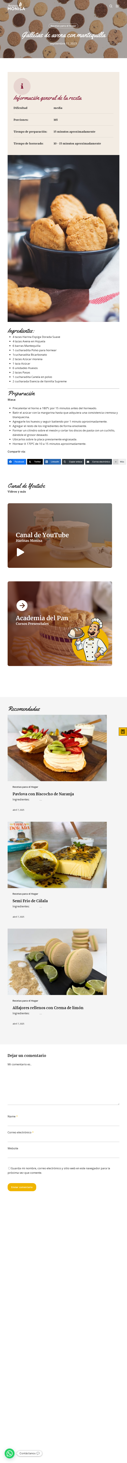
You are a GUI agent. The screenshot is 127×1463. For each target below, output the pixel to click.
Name (13, 1116)
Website (13, 1148)
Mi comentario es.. (20, 1064)
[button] (117, 6)
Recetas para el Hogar (63, 25)
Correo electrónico (21, 1132)
